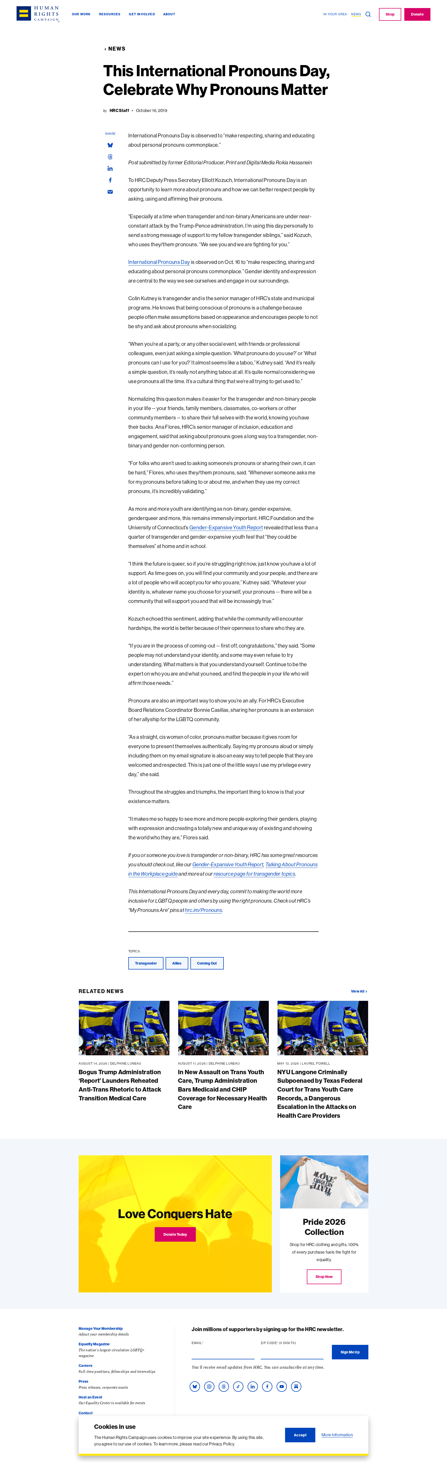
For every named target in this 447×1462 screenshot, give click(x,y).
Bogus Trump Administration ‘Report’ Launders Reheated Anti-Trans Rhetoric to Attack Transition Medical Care (120, 1085)
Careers (85, 1365)
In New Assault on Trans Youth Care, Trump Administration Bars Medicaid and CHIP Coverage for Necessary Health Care (222, 1089)
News (117, 48)
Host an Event (90, 1397)
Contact (86, 1413)
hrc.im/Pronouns (203, 910)
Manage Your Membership (101, 1328)
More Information (337, 1434)
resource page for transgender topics (254, 873)
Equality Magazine (94, 1344)
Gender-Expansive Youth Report (226, 527)
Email (207, 1343)
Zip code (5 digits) (288, 1343)
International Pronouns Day (159, 262)
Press (83, 1381)
